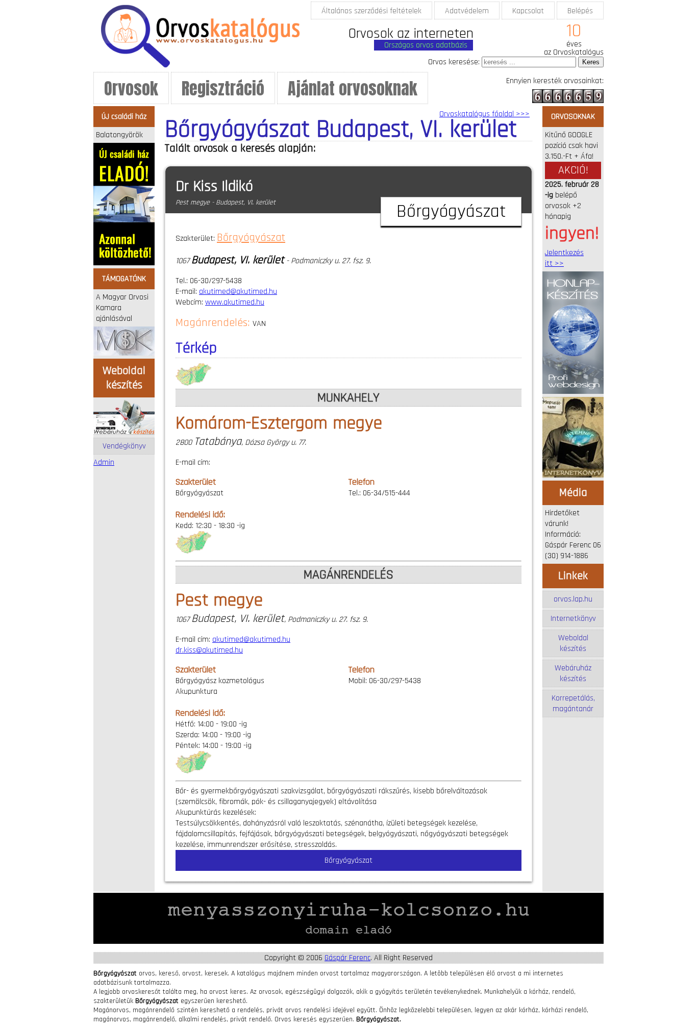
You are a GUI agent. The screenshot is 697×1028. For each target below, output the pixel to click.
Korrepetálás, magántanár (573, 703)
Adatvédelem (467, 11)
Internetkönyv (573, 618)
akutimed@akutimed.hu (238, 291)
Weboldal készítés (573, 643)
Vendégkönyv (124, 446)
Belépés (580, 11)
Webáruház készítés (573, 673)
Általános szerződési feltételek (371, 11)
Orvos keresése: (454, 62)
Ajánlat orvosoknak (352, 88)
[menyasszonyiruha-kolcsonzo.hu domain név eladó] (348, 941)
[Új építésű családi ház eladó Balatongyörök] (124, 263)
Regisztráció (223, 88)
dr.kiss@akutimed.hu (209, 650)
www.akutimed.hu (234, 302)
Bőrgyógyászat (251, 238)
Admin (103, 462)
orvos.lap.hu (573, 599)
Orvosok (131, 88)
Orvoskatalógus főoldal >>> (484, 114)
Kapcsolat (528, 11)
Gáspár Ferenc (347, 957)
